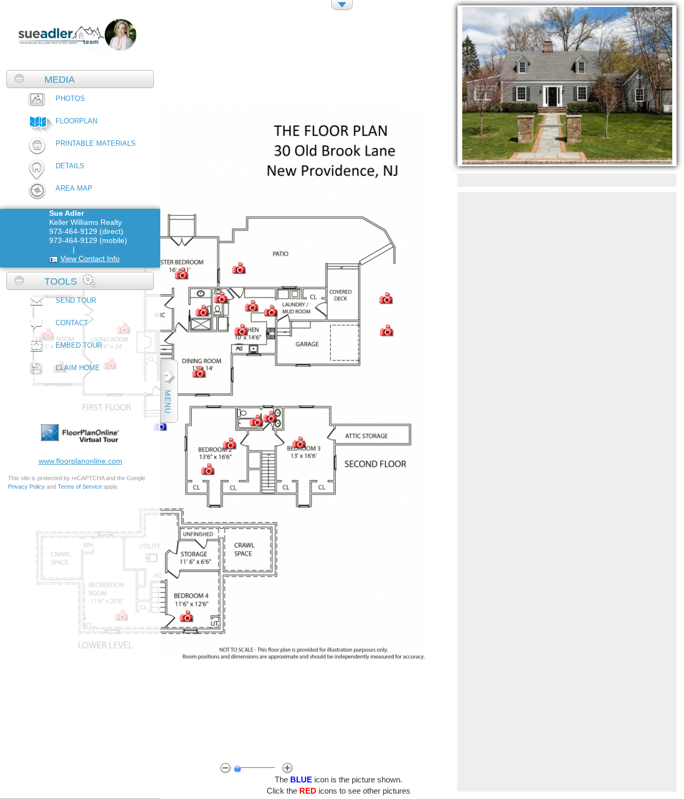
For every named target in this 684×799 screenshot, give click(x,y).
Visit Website (98, 249)
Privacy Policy (26, 486)
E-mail (60, 249)
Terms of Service (80, 486)
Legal (101, 387)
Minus (225, 767)
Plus (287, 767)
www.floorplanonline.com (80, 461)
